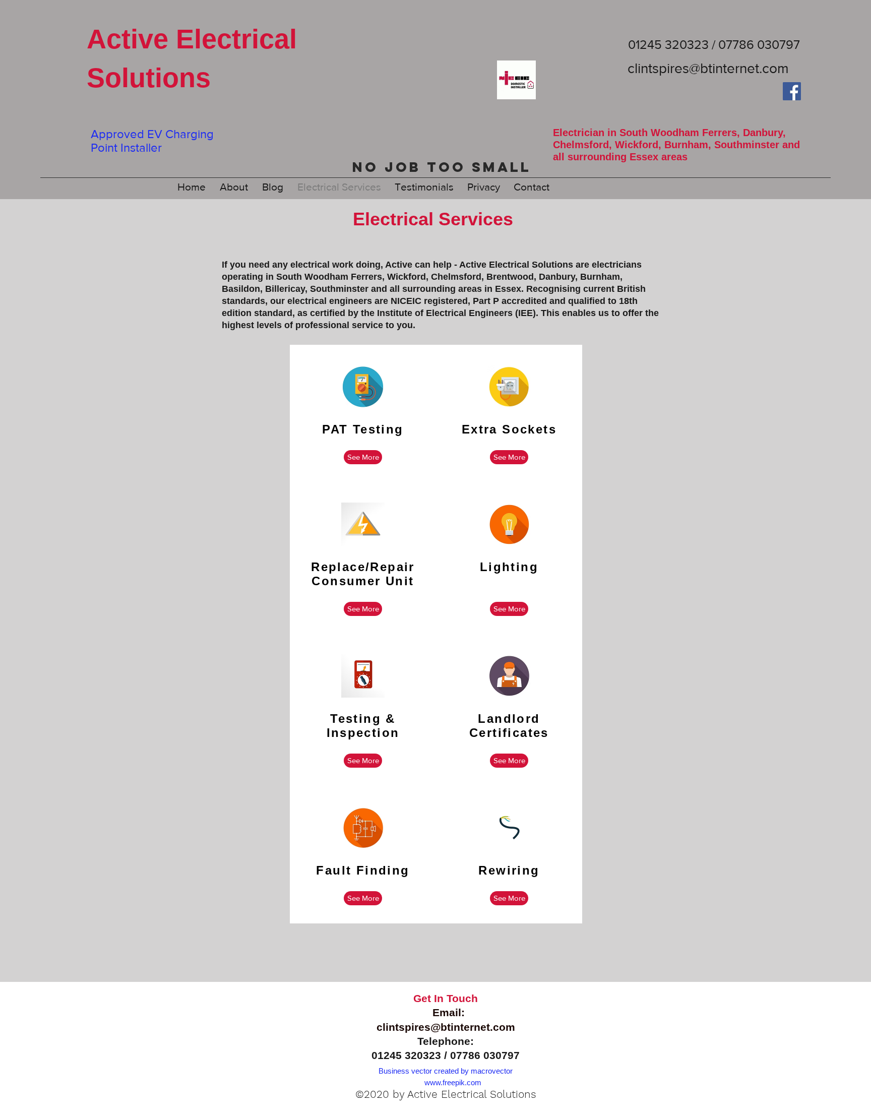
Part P (486, 301)
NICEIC (406, 301)
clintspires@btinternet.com (708, 68)
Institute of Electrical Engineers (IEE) (456, 313)
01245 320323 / (410, 1055)
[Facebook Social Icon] (792, 91)
